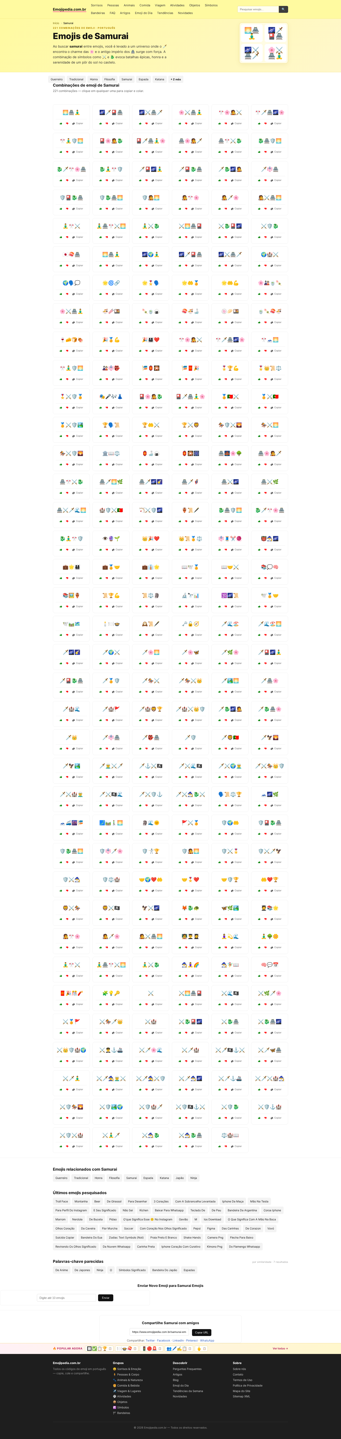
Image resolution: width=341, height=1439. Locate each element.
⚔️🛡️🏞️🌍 (111, 1107)
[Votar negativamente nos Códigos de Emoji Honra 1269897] (226, 834)
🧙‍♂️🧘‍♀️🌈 (190, 965)
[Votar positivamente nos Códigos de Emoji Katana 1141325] (259, 692)
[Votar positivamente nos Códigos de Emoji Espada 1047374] (100, 1090)
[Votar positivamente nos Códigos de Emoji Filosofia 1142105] (180, 635)
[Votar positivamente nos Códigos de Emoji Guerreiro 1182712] (61, 777)
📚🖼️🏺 (71, 595)
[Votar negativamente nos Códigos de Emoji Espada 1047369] (146, 692)
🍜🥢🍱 (111, 311)
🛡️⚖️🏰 (111, 879)
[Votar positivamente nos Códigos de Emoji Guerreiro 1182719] (61, 408)
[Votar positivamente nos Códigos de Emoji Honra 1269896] (100, 607)
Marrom (60, 1219)
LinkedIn (178, 1340)
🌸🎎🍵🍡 (270, 283)
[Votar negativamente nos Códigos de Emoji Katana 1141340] (226, 692)
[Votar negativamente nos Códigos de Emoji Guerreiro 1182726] (226, 436)
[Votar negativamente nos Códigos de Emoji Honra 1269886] (186, 550)
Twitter (150, 1340)
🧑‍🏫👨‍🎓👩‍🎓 (190, 936)
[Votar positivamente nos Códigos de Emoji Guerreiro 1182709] (61, 464)
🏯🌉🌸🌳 (230, 453)
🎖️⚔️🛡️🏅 (71, 396)
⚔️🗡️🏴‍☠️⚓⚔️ (230, 1050)
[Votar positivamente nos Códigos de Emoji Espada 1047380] (259, 1090)
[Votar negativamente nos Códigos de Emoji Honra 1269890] (67, 578)
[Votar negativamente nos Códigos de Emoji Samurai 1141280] (186, 152)
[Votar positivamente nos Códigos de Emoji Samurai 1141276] (180, 123)
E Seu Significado (105, 1210)
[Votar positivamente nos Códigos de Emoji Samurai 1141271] (259, 209)
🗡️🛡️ (190, 737)
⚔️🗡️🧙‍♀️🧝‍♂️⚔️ (111, 1078)
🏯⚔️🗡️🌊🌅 (71, 510)
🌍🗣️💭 (71, 283)
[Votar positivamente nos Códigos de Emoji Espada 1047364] (140, 1004)
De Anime (61, 1270)
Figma (211, 1228)
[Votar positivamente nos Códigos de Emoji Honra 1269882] (140, 578)
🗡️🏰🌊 (71, 709)
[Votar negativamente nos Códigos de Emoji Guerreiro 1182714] (67, 891)
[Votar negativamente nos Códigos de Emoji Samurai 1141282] (265, 152)
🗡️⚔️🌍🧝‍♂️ (230, 766)
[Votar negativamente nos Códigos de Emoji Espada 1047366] (146, 1033)
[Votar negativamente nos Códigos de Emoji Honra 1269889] (226, 578)
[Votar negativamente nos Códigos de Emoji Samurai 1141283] (107, 123)
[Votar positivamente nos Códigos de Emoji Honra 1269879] (180, 578)
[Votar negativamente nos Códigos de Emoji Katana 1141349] (146, 663)
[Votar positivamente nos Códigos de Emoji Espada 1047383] (61, 805)
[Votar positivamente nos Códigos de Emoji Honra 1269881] (219, 805)
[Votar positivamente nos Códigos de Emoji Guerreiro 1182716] (61, 720)
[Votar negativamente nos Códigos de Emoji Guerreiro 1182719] (67, 408)
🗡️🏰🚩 (111, 709)
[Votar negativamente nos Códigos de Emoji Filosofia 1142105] (186, 635)
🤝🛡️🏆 (230, 879)
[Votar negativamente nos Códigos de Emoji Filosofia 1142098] (107, 464)
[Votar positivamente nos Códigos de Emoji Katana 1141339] (180, 1090)
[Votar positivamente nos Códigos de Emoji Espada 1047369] (140, 692)
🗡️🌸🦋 (190, 652)
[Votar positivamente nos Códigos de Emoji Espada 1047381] (180, 777)
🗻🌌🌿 (270, 794)
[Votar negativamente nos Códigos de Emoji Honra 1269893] (107, 436)
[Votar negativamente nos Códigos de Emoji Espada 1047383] (67, 805)
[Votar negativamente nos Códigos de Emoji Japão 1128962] (186, 919)
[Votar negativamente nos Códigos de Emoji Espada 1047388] (107, 1033)
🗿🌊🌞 (151, 823)
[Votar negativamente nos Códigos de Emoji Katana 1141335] (146, 749)
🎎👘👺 (111, 368)
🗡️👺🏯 (151, 737)
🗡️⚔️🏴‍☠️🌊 (111, 794)
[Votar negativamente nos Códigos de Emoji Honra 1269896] (107, 607)
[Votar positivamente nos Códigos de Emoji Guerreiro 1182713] (180, 834)
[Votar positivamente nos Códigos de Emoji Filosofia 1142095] (140, 635)
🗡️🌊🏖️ (230, 624)
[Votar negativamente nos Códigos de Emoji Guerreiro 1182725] (146, 919)
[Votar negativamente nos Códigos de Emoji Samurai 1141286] (146, 180)
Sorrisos (97, 5)
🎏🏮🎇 (151, 368)
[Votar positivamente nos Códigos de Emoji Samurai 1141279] (219, 237)
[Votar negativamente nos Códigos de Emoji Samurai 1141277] (186, 180)
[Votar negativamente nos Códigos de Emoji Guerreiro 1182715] (146, 521)
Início (56, 23)
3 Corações (161, 1201)
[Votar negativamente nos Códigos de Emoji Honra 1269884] (226, 379)
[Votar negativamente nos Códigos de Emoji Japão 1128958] (107, 834)
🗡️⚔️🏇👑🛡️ (270, 766)
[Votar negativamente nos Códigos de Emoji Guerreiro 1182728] (226, 862)
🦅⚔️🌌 (151, 908)
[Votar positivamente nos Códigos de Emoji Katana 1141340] (219, 692)
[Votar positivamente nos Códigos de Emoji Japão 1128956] (61, 1004)
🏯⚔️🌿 (270, 482)
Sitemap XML (241, 1396)
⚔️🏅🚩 (71, 1021)
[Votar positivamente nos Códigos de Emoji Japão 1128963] (140, 379)
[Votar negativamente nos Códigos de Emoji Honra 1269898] (146, 550)
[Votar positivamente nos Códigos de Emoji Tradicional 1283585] (100, 635)
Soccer (128, 1228)
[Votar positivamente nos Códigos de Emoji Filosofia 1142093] (259, 578)
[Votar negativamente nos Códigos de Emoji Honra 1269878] (146, 351)
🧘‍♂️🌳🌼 (270, 936)
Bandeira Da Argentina (242, 1210)
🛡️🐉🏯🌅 (111, 197)
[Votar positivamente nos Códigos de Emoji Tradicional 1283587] (180, 521)
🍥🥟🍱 (230, 311)
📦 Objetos (120, 1401)
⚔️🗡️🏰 (190, 1050)
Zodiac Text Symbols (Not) (126, 1237)
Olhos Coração (64, 1228)
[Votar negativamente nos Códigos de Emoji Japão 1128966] (265, 550)
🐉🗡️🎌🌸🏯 (71, 169)
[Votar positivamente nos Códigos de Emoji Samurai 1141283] (100, 123)
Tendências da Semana (188, 1391)
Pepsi (196, 1228)
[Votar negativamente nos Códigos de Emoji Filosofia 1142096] (107, 1004)
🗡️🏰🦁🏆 (151, 709)
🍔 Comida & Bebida (126, 1385)
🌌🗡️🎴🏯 (111, 112)
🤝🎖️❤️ (190, 879)
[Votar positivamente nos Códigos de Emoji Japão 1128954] (61, 834)
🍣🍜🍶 (190, 311)
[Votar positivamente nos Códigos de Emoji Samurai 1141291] (140, 123)
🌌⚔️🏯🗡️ (151, 112)
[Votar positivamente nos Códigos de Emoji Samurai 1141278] (61, 152)
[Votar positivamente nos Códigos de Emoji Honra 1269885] (259, 266)
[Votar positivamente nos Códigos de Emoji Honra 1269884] (219, 379)
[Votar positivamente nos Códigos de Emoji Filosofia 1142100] (180, 976)
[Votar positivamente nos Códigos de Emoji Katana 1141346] (219, 493)
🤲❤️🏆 (270, 879)
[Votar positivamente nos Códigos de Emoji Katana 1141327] (219, 635)
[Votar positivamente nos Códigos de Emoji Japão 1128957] (219, 919)
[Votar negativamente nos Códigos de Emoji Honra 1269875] (265, 379)
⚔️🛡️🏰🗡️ (151, 1107)
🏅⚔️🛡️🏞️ (71, 425)
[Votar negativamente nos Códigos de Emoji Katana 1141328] (107, 862)
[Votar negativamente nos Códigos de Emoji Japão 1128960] (146, 464)
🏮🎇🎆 (190, 453)
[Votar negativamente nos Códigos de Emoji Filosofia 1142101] (107, 294)
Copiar (79, 123)
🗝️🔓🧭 (190, 624)
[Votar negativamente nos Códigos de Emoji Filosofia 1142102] (186, 947)
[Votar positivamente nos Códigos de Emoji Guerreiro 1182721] (259, 436)
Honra (94, 79)
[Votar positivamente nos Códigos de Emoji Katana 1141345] (259, 635)
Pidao (113, 1219)
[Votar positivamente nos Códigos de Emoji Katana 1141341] (140, 1061)
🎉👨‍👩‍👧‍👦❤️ (151, 340)
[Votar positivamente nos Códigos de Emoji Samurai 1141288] (219, 209)
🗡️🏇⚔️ (151, 680)
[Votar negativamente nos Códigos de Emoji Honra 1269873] (226, 408)
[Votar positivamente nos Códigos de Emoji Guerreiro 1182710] (140, 862)
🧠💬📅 (270, 965)
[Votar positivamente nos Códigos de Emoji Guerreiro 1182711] (61, 1061)
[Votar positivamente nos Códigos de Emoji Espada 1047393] (259, 777)
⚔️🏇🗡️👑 (111, 1021)
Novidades (185, 13)
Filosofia (109, 79)
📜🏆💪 (111, 595)
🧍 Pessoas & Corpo (126, 1374)
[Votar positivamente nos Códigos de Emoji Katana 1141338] (180, 493)
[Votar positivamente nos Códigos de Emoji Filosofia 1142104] (259, 976)
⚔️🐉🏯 (230, 1021)
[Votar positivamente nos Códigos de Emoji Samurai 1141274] (259, 123)
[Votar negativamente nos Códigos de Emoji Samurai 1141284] (226, 123)
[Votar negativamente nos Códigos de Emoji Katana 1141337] (265, 749)
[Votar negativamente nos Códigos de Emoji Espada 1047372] (226, 1004)
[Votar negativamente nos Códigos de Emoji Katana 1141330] (107, 493)
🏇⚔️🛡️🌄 (71, 453)
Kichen (144, 1210)
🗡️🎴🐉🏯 (190, 169)
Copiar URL (201, 1332)
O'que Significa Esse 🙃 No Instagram (147, 1219)
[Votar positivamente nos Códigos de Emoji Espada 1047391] (219, 777)
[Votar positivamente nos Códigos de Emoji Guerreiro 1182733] (100, 720)
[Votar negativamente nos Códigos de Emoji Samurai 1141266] (186, 209)
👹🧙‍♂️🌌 (270, 538)
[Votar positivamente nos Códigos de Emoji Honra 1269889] (219, 578)
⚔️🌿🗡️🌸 (270, 993)
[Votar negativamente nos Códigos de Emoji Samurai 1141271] (265, 209)
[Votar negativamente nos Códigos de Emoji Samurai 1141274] (265, 123)
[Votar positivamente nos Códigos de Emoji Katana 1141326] (259, 1033)
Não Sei (128, 1210)
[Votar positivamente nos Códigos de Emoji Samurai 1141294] (61, 209)
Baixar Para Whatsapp (169, 1210)
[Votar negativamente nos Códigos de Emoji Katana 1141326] (265, 1033)
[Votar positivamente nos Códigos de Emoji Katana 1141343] (219, 663)
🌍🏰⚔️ (270, 254)
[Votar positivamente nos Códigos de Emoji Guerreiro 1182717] (61, 1118)
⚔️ (151, 993)
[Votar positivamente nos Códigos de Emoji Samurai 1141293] (100, 237)
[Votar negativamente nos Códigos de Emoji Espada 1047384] (226, 1090)
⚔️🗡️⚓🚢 (230, 1078)
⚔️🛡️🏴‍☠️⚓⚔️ (190, 1107)
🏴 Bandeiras (121, 1413)
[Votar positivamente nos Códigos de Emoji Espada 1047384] (219, 1090)
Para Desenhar (137, 1201)
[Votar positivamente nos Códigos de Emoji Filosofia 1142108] (219, 607)
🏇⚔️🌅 (270, 425)
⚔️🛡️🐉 (270, 226)
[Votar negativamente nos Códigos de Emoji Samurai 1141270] (146, 152)
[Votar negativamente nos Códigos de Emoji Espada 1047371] (107, 777)
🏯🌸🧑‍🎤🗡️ (190, 141)
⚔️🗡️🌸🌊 (151, 1050)
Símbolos (211, 5)
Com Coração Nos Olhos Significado (163, 1228)
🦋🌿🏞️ (230, 908)
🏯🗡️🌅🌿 (111, 482)
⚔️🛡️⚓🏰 (270, 1107)
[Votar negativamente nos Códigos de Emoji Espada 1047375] (186, 720)
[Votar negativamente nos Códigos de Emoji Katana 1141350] (265, 493)
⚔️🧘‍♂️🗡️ (111, 1135)
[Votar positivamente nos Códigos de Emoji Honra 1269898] (140, 550)
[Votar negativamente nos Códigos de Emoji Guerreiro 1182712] (67, 777)
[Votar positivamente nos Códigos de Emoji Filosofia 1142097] (100, 550)
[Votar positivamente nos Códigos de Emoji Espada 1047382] (140, 1090)
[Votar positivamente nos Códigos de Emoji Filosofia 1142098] (100, 464)
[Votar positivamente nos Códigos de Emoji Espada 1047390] (140, 1118)
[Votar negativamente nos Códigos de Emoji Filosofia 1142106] (67, 607)
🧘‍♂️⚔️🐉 (151, 226)
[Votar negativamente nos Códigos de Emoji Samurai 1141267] (265, 237)
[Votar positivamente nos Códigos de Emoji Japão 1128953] (259, 294)
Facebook (163, 1340)
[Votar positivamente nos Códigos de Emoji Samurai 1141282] (259, 152)
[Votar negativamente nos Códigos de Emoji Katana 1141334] (67, 521)
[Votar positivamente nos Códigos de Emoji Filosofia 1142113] (180, 607)
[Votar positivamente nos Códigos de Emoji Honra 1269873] (219, 408)
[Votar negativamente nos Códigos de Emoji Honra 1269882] (146, 578)
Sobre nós (239, 1369)
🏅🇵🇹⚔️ (230, 396)
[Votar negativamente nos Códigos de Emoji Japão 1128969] (186, 322)
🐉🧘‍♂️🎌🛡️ (111, 169)
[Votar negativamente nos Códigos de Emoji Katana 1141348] (67, 1090)
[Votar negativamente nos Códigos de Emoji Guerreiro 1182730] (107, 692)
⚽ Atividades (122, 1396)
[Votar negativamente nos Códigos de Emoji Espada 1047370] (67, 1146)
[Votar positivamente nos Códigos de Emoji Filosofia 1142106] (61, 607)
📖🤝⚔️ (230, 567)
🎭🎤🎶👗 (111, 396)
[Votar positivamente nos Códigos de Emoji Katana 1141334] (61, 521)
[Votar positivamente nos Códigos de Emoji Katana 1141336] (259, 1004)
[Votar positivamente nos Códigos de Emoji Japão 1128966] (259, 550)
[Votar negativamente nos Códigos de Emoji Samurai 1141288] (226, 209)
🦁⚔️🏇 (71, 908)
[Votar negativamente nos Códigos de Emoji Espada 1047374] (107, 1090)
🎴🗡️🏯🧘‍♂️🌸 (151, 141)
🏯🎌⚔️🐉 (230, 141)
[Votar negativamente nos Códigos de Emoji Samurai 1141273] (146, 237)
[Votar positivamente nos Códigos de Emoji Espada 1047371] (100, 777)
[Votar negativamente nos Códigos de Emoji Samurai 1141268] (67, 123)
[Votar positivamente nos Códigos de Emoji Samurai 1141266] (180, 209)
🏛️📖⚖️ (111, 453)
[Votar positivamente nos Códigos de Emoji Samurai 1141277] (180, 180)
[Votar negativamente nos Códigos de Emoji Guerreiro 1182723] (146, 720)
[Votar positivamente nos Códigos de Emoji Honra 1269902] (140, 436)
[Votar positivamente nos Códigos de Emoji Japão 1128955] (100, 322)
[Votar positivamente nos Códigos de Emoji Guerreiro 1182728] (219, 862)
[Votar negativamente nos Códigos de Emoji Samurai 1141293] (107, 237)
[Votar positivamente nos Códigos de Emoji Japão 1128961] (219, 464)
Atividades (177, 5)
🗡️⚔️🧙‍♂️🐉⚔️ (190, 794)
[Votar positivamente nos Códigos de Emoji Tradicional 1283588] (219, 976)
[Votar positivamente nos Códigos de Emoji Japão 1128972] (140, 322)
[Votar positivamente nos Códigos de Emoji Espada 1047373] (140, 805)
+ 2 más (176, 79)
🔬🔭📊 (190, 595)
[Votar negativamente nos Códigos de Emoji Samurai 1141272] (67, 180)
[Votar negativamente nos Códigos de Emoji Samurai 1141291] (146, 123)
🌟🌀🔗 (111, 283)
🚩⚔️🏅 (190, 823)
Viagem (160, 5)
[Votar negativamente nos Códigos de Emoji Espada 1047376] (107, 1061)
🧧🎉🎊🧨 (71, 993)
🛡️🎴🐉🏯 (71, 197)
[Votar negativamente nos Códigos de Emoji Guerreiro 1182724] (67, 1033)
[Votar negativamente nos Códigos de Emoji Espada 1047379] (186, 692)
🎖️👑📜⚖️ (270, 368)
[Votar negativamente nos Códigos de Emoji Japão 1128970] (186, 379)
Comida (145, 5)
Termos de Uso (242, 1380)
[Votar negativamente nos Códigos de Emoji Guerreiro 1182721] (265, 436)
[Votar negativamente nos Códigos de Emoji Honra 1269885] (265, 266)
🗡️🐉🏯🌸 (270, 709)
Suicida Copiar (64, 1237)
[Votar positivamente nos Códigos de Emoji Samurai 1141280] (180, 152)
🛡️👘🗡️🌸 (111, 851)
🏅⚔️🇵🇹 (270, 396)
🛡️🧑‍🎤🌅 (151, 197)
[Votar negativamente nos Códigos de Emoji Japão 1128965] (265, 351)
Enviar (105, 1297)
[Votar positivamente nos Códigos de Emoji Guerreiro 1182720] (259, 862)
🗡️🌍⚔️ (111, 652)
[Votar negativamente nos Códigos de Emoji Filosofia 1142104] (265, 976)
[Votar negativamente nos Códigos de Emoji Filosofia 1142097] (107, 550)
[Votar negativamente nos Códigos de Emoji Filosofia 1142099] (146, 834)
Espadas (189, 1270)
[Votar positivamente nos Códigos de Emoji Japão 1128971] (259, 805)
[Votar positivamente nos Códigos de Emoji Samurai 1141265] (259, 180)
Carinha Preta (146, 1246)
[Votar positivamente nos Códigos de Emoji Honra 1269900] (100, 578)
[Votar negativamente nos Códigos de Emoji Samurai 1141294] (67, 209)
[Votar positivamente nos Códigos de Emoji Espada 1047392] (219, 1061)
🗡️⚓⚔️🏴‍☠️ (151, 766)
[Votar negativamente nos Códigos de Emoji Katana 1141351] (226, 1033)
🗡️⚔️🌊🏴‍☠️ (190, 766)
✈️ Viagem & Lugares (127, 1391)
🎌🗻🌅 (270, 340)
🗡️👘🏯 (270, 169)
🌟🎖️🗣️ (151, 283)
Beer (97, 1201)
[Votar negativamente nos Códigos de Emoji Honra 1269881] (226, 805)
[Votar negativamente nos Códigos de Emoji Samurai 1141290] (107, 180)
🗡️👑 (71, 737)
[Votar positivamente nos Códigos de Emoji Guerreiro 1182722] (100, 1118)
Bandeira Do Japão (164, 1270)
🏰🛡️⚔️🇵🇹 (111, 510)
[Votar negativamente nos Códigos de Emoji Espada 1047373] (146, 805)
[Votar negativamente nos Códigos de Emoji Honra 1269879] (186, 578)
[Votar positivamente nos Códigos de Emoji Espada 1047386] (259, 1118)
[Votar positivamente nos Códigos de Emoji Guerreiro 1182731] (61, 919)
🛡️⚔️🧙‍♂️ (71, 879)
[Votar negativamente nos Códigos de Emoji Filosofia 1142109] (67, 294)
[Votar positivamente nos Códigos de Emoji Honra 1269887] (259, 891)
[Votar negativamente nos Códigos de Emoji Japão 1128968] (107, 379)
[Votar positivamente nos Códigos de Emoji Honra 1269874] (219, 891)
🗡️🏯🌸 (270, 680)
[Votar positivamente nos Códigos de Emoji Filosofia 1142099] (140, 834)
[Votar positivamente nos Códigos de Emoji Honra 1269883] (259, 607)
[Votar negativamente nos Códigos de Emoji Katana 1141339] (186, 1090)
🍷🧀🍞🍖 (71, 340)
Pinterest (192, 1340)
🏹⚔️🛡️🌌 (151, 510)
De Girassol (114, 1201)
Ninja (193, 1178)
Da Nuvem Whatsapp (116, 1246)
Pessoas (113, 5)
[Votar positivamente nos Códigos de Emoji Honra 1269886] (180, 550)
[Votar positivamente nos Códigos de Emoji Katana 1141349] (140, 663)
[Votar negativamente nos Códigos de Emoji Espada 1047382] (146, 1090)
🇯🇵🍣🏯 (71, 254)
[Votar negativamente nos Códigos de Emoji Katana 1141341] (146, 1061)
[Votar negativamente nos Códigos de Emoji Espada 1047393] (265, 777)
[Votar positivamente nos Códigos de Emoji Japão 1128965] (259, 351)
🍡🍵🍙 (151, 311)
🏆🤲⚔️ (151, 425)
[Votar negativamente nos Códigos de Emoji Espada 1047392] (226, 1061)
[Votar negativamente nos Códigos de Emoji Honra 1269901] (146, 294)
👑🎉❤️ (151, 538)
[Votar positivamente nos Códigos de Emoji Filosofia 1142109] (61, 294)
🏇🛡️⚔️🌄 (230, 425)
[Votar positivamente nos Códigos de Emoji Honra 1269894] (180, 891)
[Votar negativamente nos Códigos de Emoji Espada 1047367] (67, 749)
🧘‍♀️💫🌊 (230, 936)
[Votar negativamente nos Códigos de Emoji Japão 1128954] (67, 834)
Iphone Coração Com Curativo (180, 1246)
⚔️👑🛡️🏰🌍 (71, 1050)
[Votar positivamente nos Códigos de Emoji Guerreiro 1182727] (180, 1061)
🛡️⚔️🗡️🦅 (270, 851)
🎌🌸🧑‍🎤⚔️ (230, 112)
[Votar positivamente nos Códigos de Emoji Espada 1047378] (180, 1118)
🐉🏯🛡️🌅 (270, 141)
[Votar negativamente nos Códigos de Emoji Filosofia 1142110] (265, 919)
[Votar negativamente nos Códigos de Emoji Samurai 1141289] (186, 237)
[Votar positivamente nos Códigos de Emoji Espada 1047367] (61, 749)
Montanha (81, 1201)
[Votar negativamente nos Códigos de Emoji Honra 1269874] (226, 891)
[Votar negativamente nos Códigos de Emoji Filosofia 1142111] (146, 607)
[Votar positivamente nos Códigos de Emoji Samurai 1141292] (100, 152)
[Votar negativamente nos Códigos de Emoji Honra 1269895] (265, 408)
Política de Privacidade (247, 1385)
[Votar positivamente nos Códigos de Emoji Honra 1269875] (259, 379)
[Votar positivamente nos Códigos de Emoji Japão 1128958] (100, 834)
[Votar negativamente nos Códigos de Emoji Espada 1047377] (107, 663)
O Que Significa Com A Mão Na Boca (252, 1219)
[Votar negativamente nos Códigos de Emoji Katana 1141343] (226, 663)
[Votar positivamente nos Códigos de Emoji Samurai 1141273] (140, 237)
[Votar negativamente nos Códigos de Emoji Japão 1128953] (265, 294)
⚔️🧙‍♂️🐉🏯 (190, 1135)
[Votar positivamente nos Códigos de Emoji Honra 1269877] (100, 521)
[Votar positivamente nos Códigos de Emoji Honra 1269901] (140, 294)
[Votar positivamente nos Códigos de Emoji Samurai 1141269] (219, 180)
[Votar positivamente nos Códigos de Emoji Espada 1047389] (140, 777)
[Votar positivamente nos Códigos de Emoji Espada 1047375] (180, 720)
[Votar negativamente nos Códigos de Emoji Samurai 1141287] (226, 152)
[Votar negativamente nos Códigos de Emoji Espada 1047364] (146, 1004)
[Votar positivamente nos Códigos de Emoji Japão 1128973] (180, 464)
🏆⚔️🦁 (190, 425)
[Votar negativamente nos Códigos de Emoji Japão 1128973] (186, 464)
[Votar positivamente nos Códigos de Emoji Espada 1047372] (219, 1004)
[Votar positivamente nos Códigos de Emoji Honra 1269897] (219, 834)
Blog (176, 1380)
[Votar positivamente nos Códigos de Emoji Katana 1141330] (100, 493)
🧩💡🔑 (111, 993)
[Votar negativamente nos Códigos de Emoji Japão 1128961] (226, 464)
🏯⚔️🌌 (230, 482)
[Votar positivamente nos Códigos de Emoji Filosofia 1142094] (140, 266)
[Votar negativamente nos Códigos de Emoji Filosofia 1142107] (265, 947)
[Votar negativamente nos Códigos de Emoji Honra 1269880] (146, 891)
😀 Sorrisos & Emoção (127, 1369)
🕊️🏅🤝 (270, 595)
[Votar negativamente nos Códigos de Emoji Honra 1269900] (107, 578)
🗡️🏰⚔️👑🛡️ (190, 709)
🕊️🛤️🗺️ (71, 624)
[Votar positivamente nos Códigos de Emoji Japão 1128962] (180, 919)
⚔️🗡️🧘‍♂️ (71, 1078)
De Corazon (253, 1228)
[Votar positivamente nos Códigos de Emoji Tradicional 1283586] (100, 408)
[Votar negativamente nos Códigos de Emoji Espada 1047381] (186, 777)
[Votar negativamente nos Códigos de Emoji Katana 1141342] (146, 493)
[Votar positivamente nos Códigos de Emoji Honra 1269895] (259, 408)
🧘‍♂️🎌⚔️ (71, 226)
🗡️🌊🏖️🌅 (270, 624)
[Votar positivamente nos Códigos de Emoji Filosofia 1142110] (259, 919)
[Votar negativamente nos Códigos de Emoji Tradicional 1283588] (226, 976)
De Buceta (96, 1219)
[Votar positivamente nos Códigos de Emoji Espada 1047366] (140, 1033)
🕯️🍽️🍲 (111, 624)
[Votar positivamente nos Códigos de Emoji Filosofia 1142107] (259, 947)
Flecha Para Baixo (241, 1237)
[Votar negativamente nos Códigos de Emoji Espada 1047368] (146, 1146)
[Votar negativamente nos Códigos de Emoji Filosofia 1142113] (186, 607)
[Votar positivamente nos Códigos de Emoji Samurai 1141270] (140, 152)
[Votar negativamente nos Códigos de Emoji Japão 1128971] (265, 805)
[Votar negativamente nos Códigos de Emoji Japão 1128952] (67, 266)
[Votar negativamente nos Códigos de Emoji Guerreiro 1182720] (265, 862)
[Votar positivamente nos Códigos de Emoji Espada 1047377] (100, 663)
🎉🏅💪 (111, 340)
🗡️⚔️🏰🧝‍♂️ (71, 794)
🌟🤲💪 (230, 283)
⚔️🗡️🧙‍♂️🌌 (190, 1078)
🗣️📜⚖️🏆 (230, 794)
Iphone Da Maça (233, 1201)
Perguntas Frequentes (187, 1369)
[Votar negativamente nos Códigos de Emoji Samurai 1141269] (226, 180)
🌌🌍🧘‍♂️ (151, 254)
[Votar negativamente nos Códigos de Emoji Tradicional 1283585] (107, 635)
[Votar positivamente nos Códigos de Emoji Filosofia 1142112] (219, 947)
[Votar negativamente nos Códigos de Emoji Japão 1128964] (265, 322)
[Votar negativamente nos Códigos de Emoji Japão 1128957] (226, 919)
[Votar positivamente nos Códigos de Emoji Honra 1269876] (219, 294)
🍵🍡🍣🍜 (270, 311)
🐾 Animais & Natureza (128, 1380)
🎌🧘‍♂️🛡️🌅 (71, 141)
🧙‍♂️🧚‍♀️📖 (230, 965)
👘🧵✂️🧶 (230, 538)
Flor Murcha (109, 1228)
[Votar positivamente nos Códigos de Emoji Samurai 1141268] (61, 123)
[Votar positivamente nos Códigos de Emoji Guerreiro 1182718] (100, 919)
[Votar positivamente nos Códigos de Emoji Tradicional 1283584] (61, 351)
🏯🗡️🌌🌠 (151, 482)
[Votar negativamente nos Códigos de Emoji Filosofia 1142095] (146, 635)
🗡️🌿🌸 (230, 652)
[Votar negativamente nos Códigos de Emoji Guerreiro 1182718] (107, 919)
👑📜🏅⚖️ (190, 538)
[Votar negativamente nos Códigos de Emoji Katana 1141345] (265, 635)
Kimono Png (214, 1246)
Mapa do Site (241, 1391)
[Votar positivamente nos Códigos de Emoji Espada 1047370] (61, 1146)
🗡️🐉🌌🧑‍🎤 (230, 169)
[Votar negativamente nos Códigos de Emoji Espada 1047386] (265, 1118)
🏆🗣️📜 (111, 425)
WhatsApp (207, 1340)
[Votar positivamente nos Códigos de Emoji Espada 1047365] (180, 749)
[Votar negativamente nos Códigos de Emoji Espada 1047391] (226, 777)
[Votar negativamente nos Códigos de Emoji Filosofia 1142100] (186, 976)
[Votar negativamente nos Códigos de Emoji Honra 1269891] (107, 891)
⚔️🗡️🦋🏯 (270, 1050)
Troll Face (61, 1201)
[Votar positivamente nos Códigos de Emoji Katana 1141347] (259, 720)
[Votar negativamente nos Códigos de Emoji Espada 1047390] (146, 1118)
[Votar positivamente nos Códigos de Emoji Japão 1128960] (140, 464)
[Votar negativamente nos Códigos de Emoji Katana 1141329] (107, 1146)
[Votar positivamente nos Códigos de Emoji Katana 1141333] (180, 663)
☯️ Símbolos (121, 1407)
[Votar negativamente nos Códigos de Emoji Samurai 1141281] (67, 237)
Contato (238, 1374)
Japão (180, 1178)
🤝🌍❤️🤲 (151, 879)
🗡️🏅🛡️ (111, 680)
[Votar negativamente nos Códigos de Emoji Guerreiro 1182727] (186, 1061)
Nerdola (77, 1219)
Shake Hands (192, 1237)
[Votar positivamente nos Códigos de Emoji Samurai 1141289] (180, 237)
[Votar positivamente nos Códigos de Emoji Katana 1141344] (259, 1061)
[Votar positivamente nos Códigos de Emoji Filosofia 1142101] (100, 294)
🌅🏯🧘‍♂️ (71, 112)
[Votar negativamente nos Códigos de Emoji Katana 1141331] (67, 663)
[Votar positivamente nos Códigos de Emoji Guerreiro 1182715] (140, 521)
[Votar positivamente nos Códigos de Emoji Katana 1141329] (100, 1146)
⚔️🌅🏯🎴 (190, 226)
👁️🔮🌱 (111, 538)
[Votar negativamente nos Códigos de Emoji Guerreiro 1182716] (67, 720)
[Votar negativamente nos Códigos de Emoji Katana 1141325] (265, 692)
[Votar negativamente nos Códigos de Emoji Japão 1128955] (107, 322)
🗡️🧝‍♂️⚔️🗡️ (111, 766)
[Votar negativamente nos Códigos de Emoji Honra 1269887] (265, 891)
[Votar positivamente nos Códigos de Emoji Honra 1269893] (100, 436)
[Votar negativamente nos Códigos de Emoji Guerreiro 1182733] (107, 720)
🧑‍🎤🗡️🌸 (230, 197)
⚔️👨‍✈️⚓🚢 (111, 1050)
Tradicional (76, 79)
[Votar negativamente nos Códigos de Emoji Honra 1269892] (186, 294)
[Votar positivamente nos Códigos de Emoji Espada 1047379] (180, 692)
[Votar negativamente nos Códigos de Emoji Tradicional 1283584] (67, 351)
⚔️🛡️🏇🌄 (71, 1107)
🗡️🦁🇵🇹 (230, 737)
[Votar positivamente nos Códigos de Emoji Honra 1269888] (100, 351)
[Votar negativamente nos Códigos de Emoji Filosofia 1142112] (226, 947)
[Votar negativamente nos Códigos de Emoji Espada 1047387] (186, 805)
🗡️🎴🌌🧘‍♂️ (151, 169)
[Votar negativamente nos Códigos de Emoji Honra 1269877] (107, 521)
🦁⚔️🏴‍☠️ (111, 908)
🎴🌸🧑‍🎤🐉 (111, 141)
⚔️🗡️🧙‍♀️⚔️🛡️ (151, 1078)
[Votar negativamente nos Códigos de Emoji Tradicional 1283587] (186, 521)
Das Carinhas (230, 1228)
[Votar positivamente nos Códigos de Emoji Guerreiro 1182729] (180, 436)
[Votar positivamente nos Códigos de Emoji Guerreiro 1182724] (61, 1033)
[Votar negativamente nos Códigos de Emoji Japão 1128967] (226, 322)
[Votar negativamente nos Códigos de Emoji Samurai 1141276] (186, 123)
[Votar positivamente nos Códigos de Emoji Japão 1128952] (61, 266)
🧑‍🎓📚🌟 (270, 908)
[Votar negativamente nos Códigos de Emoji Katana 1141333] (186, 663)
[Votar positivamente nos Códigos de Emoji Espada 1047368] (140, 1146)
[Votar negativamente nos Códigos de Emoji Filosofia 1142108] (226, 607)
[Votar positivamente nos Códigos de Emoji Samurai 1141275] (140, 209)
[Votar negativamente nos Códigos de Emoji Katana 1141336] (265, 1004)
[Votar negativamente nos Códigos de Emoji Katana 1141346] (226, 493)
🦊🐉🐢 (190, 908)
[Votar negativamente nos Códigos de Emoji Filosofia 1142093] (265, 578)
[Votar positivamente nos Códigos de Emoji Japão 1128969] (180, 322)
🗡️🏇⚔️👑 (190, 680)
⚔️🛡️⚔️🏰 (71, 1135)
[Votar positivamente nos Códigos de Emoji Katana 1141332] (180, 1146)
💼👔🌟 (151, 567)
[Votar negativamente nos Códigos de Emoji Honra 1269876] (226, 294)
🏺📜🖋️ (190, 510)
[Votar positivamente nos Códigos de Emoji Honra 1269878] (140, 351)
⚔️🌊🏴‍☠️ (230, 993)
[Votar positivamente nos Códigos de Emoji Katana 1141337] (259, 749)
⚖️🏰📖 (230, 1135)
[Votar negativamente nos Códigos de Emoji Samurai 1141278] (67, 152)
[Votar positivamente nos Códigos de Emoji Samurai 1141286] (140, 180)
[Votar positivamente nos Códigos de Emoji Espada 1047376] (100, 1061)
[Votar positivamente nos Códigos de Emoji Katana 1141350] (259, 493)
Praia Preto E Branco (163, 1237)
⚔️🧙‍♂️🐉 (151, 1135)
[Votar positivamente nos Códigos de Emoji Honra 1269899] (219, 1146)
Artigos (125, 13)
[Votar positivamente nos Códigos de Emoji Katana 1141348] (61, 1090)
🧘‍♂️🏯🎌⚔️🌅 (111, 226)
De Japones (82, 1270)
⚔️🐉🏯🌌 (270, 1021)
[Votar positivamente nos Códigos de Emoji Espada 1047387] (180, 805)
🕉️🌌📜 (230, 595)
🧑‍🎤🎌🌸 (190, 197)
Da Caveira (88, 1228)
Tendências (165, 13)
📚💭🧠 (270, 567)
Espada (143, 79)
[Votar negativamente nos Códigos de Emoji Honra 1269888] (107, 351)
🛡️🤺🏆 (151, 851)
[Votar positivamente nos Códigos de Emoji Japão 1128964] (259, 322)
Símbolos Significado (132, 1270)
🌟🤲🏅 (190, 283)
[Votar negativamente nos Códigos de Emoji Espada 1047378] (186, 1118)
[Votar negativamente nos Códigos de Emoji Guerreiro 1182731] (67, 919)
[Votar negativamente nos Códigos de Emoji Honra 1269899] (226, 1146)
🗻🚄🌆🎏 (71, 823)
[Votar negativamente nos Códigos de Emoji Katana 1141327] (226, 635)
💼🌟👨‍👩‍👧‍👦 (71, 567)
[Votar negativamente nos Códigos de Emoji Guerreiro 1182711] (67, 1061)
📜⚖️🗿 (151, 595)
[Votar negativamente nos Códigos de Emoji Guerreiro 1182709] (67, 464)
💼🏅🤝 (111, 567)
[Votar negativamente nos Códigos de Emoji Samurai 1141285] (107, 209)
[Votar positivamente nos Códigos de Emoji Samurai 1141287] (219, 152)
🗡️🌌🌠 (71, 652)
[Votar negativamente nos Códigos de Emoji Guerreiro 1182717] (67, 1118)
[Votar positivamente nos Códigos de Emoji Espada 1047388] (100, 1033)
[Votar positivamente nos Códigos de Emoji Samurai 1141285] (100, 209)
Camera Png (215, 1237)
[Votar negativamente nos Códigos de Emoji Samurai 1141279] (226, 237)
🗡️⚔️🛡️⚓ (151, 794)
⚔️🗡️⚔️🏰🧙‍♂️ (270, 1078)
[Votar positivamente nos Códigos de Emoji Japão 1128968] (100, 379)
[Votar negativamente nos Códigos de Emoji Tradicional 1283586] (107, 408)
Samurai (127, 79)
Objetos (194, 5)
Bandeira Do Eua (91, 1237)
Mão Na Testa (259, 1201)
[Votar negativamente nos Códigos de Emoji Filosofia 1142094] (146, 266)
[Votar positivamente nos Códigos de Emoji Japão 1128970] (180, 379)
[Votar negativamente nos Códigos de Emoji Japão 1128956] (67, 1004)
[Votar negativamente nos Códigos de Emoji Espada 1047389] (146, 777)
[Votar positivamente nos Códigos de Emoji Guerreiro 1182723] (140, 720)
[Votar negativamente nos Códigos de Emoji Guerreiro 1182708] (226, 749)
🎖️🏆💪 (230, 368)
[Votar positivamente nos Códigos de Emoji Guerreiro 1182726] (219, 436)
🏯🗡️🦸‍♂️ (190, 482)
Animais (129, 5)
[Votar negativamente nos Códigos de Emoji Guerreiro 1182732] (67, 436)
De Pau (216, 1210)
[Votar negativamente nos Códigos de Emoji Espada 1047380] (265, 1090)
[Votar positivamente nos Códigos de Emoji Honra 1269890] (61, 578)
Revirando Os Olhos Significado (75, 1246)
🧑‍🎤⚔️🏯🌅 (270, 197)
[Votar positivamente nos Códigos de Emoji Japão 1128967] (219, 322)
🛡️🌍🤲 (230, 823)
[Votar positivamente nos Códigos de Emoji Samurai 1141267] (259, 237)
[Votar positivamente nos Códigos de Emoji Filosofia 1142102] (180, 947)
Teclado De (197, 1210)
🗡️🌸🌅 (151, 652)
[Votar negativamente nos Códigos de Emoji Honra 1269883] (265, 607)
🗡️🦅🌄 (270, 737)
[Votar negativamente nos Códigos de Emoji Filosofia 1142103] (67, 635)
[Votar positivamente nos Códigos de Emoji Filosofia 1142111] (140, 607)
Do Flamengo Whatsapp (244, 1246)
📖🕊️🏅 (190, 567)
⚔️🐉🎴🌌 (230, 226)
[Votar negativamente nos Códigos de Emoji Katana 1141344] (265, 1061)
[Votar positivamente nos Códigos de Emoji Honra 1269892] (180, 294)
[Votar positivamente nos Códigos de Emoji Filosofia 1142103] (61, 635)
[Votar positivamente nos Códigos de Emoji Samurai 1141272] (61, 180)
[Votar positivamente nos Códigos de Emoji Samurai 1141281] (61, 237)
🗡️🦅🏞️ (71, 766)
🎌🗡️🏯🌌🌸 (270, 112)
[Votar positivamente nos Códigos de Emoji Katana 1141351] (219, 1033)
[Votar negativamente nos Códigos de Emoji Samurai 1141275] (146, 209)
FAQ (112, 13)
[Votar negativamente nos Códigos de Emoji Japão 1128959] (226, 550)
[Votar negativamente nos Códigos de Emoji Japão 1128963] (146, 379)
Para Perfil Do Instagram (71, 1210)
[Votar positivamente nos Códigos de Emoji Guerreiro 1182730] (100, 692)
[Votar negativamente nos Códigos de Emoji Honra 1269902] (146, 436)
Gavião (183, 1219)
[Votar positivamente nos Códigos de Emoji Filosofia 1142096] (100, 1004)
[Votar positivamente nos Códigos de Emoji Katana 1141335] (140, 749)
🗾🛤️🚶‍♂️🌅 (111, 823)
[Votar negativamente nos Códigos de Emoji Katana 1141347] (265, 720)
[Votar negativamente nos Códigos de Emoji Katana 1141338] (186, 493)
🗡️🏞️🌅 (230, 680)
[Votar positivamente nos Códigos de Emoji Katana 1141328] (100, 862)
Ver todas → (280, 1348)
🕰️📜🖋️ (151, 624)
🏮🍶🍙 (151, 453)
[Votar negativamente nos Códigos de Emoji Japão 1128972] (146, 322)
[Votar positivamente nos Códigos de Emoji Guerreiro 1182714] (61, 891)
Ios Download (212, 1219)
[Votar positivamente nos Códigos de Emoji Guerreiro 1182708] (219, 749)
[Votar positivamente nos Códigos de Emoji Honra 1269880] (140, 891)
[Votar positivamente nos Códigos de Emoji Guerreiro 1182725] (140, 919)
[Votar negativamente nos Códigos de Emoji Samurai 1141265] (265, 180)
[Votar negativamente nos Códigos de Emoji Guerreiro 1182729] (186, 436)
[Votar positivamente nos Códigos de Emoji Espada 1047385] (100, 805)
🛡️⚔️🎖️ (230, 851)
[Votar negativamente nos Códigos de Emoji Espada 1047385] (107, 805)
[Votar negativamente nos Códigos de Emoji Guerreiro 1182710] (146, 862)
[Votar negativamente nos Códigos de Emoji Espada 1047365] (186, 749)
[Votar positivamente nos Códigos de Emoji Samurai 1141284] (219, 123)
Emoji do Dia (143, 13)
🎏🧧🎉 (190, 368)
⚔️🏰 (151, 1021)
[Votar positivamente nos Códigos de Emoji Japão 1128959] (219, 550)
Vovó (270, 1228)
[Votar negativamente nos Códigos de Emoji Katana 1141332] (186, 1146)
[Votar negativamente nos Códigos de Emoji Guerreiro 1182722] (107, 1118)
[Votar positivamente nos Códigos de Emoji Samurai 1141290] (100, 180)
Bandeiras (98, 13)
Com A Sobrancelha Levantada (195, 1201)
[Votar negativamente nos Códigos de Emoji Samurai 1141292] (107, 152)
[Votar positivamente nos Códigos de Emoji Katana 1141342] (140, 493)
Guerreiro (57, 79)
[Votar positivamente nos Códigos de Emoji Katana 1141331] (61, 663)
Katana (159, 79)
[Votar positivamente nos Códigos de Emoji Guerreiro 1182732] (61, 436)
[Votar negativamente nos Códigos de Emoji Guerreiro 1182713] (186, 834)
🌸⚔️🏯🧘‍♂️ (190, 112)
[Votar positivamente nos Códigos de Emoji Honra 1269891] (100, 891)
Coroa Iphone (272, 1210)
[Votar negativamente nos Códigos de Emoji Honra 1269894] (186, 891)
